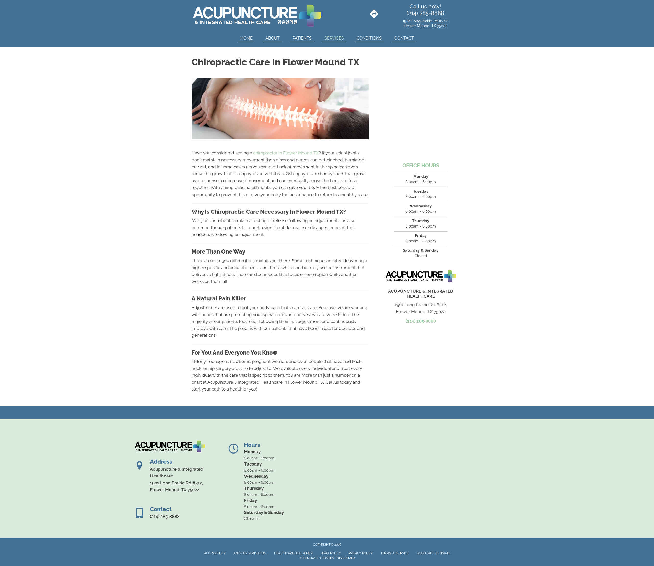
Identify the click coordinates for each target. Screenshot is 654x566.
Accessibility (215, 553)
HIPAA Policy (331, 553)
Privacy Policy (361, 553)
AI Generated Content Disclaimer (327, 558)
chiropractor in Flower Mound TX (286, 152)
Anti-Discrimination (249, 553)
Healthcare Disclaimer (293, 553)
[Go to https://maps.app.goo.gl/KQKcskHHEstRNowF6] (374, 14)
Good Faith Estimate (433, 553)
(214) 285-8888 (425, 13)
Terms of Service (395, 553)
